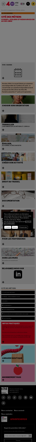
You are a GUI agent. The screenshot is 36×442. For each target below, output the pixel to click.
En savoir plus (23, 227)
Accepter (7, 227)
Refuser (15, 227)
